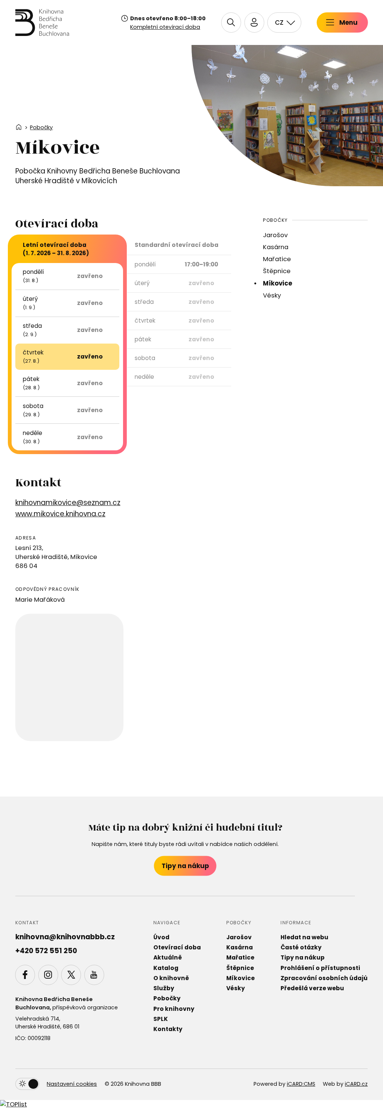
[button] (231, 22)
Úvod (161, 937)
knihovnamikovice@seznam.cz (67, 503)
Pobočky (41, 127)
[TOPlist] (13, 1104)
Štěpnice (277, 271)
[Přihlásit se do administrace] (375, 1101)
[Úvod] (42, 22)
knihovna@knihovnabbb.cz (65, 937)
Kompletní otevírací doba (165, 27)
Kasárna (275, 247)
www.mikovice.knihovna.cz (60, 514)
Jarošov (275, 235)
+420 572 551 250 (46, 951)
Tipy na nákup (185, 865)
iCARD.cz (356, 1084)
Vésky (272, 295)
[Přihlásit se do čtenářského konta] (254, 22)
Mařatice (277, 259)
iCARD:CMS (301, 1084)
